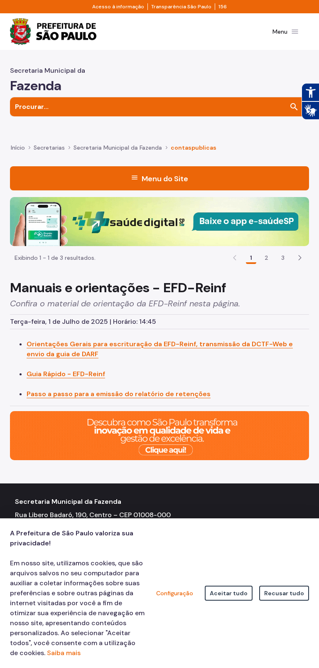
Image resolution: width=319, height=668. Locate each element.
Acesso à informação (118, 6)
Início (18, 147)
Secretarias (49, 147)
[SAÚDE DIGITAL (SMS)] (159, 221)
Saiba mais (64, 652)
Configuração (174, 593)
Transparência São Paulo (181, 6)
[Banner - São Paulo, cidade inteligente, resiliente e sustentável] (159, 435)
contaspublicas (193, 147)
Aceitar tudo (229, 593)
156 (222, 6)
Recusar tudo (284, 593)
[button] (299, 257)
